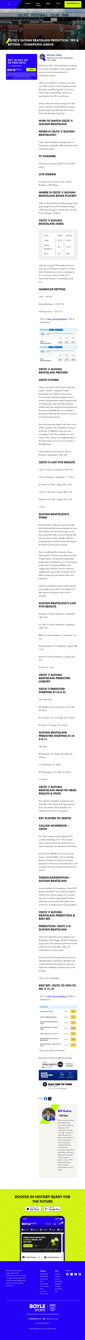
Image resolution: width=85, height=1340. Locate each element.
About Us (57, 1279)
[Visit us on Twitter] (71, 1274)
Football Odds (44, 1276)
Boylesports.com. (40, 1328)
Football (27, 3)
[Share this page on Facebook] (46, 1098)
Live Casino (43, 1291)
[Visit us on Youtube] (75, 1274)
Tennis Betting (44, 1284)
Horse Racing (38, 4)
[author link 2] (48, 1114)
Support (57, 1274)
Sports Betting (44, 1274)
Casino (58, 3)
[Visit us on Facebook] (67, 1274)
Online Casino (44, 1294)
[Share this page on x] (50, 1098)
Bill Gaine (51, 55)
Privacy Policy (58, 1281)
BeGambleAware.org (52, 1319)
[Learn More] (33, 1208)
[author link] (42, 56)
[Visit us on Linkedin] (79, 1274)
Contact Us (58, 1276)
